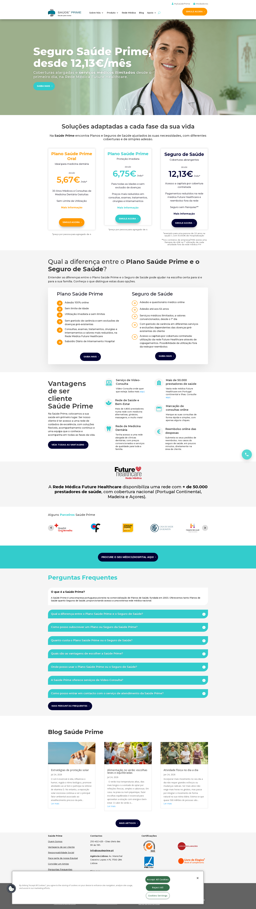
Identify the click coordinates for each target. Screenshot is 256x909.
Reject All (157, 887)
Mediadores (201, 4)
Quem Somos (55, 841)
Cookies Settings (158, 895)
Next (205, 528)
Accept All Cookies (157, 879)
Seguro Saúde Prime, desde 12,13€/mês (92, 57)
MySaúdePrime (181, 4)
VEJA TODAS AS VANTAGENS (68, 444)
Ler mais (55, 803)
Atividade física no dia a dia (181, 770)
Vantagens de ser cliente (61, 847)
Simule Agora (127, 218)
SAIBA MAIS (43, 86)
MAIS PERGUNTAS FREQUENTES (69, 706)
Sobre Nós (95, 12)
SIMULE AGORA (194, 11)
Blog (141, 12)
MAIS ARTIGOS (127, 823)
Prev (51, 528)
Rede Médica (129, 12)
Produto (111, 12)
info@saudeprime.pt (102, 850)
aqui (142, 391)
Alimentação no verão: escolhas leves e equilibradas (127, 771)
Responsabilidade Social (61, 852)
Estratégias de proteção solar (70, 770)
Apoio (150, 12)
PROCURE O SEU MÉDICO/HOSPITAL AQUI (127, 557)
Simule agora (71, 222)
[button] (11, 888)
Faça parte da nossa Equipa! (63, 858)
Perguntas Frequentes (60, 869)
